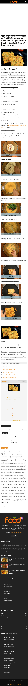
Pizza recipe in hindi (8, 603)
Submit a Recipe (21, 680)
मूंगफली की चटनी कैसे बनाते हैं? (9, 377)
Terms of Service (11, 682)
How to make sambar (9, 651)
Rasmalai (6, 589)
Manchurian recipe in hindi (10, 656)
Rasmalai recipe (7, 596)
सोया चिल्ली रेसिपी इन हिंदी (15, 500)
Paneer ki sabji (7, 653)
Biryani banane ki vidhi (9, 646)
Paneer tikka (7, 667)
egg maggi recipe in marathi (8, 491)
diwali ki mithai (20, 544)
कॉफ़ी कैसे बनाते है (15, 491)
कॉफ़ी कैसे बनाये (8, 488)
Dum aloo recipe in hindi (9, 662)
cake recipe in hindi (11, 546)
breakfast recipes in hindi (6, 548)
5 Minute (6, 4)
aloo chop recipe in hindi (8, 481)
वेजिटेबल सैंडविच (21, 500)
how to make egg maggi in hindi (13, 490)
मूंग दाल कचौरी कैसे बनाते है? (9, 369)
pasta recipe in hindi (15, 549)
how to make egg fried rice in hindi (10, 499)
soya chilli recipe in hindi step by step (16, 488)
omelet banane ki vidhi (5, 487)
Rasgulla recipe (7, 584)
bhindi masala (14, 548)
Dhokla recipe (7, 649)
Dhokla (5, 598)
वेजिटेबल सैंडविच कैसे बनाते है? (13, 125)
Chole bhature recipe (9, 658)
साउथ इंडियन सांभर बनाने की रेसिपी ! (10, 375)
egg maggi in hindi (7, 494)
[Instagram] (15, 536)
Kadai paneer (7, 670)
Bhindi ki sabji (7, 672)
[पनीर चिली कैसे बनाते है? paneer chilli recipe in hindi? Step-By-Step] (4, 572)
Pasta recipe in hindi (8, 586)
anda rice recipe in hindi (10, 493)
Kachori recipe (7, 591)
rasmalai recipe (4, 551)
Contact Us (9, 680)
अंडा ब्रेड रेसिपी (5, 496)
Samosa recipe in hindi (9, 639)
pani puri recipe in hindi (13, 454)
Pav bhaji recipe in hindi (9, 641)
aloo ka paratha (21, 548)
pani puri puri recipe (5, 502)
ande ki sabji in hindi (21, 484)
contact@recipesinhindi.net (16, 532)
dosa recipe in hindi (11, 545)
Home (2, 4)
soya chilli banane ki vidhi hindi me (19, 481)
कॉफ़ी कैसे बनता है (9, 497)
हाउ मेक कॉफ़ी (12, 494)
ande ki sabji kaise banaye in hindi (17, 497)
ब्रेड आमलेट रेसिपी (3, 493)
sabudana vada (22, 549)
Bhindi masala (7, 665)
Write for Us (14, 680)
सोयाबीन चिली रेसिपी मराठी (22, 499)
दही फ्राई (18, 499)
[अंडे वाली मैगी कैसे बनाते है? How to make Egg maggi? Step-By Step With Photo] (4, 560)
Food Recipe (18, 684)
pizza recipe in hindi (19, 545)
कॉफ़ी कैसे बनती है (17, 493)
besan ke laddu (14, 544)
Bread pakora (7, 593)
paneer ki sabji (3, 506)
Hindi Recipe (3, 503)
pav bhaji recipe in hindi (6, 544)
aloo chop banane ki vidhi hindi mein (16, 487)
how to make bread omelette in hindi (14, 496)
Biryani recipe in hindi (9, 637)
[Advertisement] (14, 20)
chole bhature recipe (19, 546)
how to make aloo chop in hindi (12, 484)
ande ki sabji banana (12, 475)
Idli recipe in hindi (8, 600)
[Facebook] (12, 536)
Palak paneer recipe (8, 660)
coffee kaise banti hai (21, 491)
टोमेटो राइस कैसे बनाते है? (8, 372)
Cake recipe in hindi (8, 644)
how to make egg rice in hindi (6, 500)
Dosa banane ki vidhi (8, 582)
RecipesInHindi (12, 684)
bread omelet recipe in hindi (13, 478)
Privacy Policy (17, 682)
